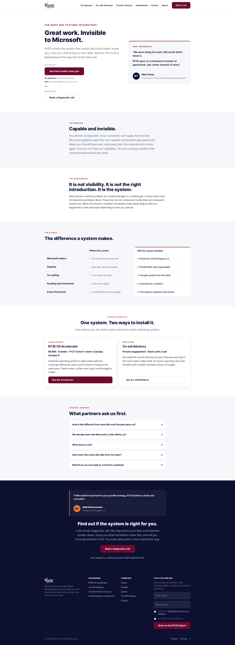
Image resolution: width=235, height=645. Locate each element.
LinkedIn (174, 639)
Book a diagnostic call (62, 97)
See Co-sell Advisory (137, 379)
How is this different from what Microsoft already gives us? (104, 424)
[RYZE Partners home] (50, 5)
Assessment (142, 5)
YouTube (183, 639)
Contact (124, 587)
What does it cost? (82, 444)
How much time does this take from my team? (96, 454)
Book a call (181, 5)
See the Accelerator (62, 379)
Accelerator (86, 5)
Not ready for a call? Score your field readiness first (117, 557)
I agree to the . (173, 612)
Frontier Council (124, 5)
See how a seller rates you (64, 71)
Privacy (124, 600)
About (165, 5)
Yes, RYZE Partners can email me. (170, 618)
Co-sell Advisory (104, 5)
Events (154, 5)
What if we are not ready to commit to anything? (98, 465)
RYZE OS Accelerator (98, 582)
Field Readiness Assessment (102, 596)
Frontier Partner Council (100, 591)
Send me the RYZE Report (172, 625)
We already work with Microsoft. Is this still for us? (99, 434)
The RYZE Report (128, 596)
